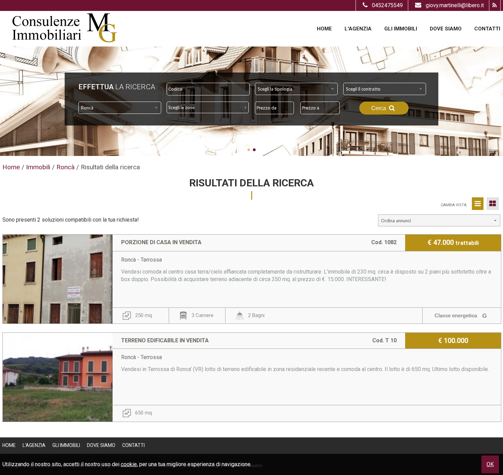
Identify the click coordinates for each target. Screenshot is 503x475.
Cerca (379, 108)
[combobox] (296, 89)
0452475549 (387, 5)
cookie (129, 464)
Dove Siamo (446, 29)
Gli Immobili (400, 29)
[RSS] (494, 5)
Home (324, 29)
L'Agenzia (358, 29)
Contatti (487, 29)
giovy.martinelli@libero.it (455, 5)
